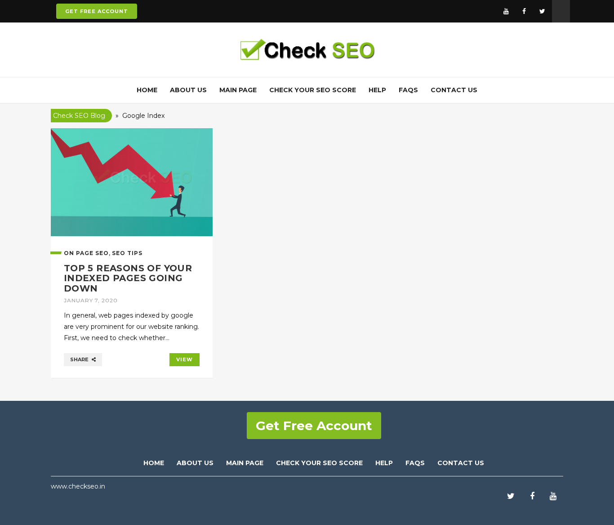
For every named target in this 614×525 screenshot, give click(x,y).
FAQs (408, 90)
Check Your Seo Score (319, 463)
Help (377, 90)
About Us (188, 90)
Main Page (238, 90)
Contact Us (454, 90)
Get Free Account (96, 11)
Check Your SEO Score (312, 90)
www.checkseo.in (78, 486)
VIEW (184, 359)
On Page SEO (86, 253)
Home (147, 90)
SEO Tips (127, 253)
